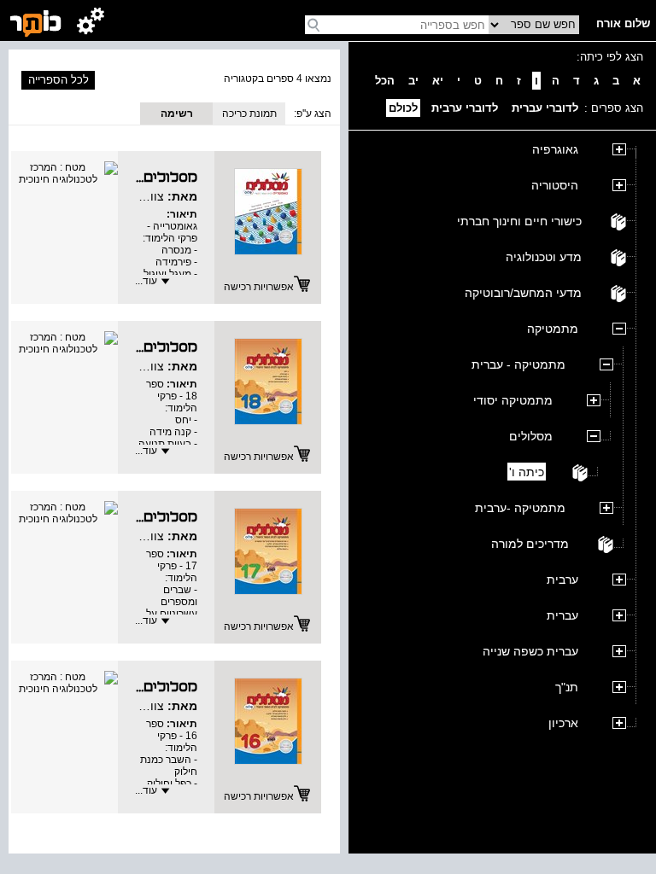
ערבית (562, 579)
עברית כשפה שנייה (530, 651)
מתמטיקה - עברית (518, 364)
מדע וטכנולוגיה (544, 257)
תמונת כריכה (249, 113)
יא (437, 80)
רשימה (177, 113)
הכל (385, 80)
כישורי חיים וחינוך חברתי (519, 221)
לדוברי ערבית (464, 108)
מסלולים (531, 436)
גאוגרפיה (555, 149)
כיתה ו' (526, 472)
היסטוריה (554, 185)
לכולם (403, 108)
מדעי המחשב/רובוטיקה (523, 293)
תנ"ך (566, 687)
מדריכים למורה (530, 544)
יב (413, 80)
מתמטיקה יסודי (513, 400)
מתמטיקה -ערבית (520, 508)
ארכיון (563, 723)
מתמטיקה (552, 328)
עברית (562, 615)
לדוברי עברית (545, 108)
